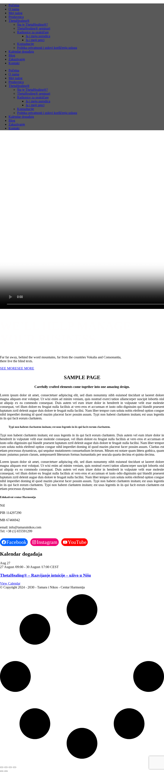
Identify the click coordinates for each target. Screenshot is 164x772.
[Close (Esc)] (14, 767)
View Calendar (10, 583)
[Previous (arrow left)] (1, 771)
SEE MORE (8, 368)
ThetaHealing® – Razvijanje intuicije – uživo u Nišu (45, 575)
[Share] (10, 767)
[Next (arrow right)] (6, 771)
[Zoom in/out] (1, 767)
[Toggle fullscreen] (6, 767)
